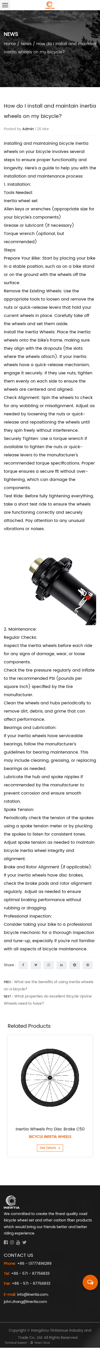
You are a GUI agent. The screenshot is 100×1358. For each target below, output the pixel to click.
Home (10, 44)
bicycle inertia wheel (26, 850)
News (26, 44)
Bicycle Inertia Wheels (50, 1137)
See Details (48, 1148)
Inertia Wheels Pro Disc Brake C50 (50, 1129)
